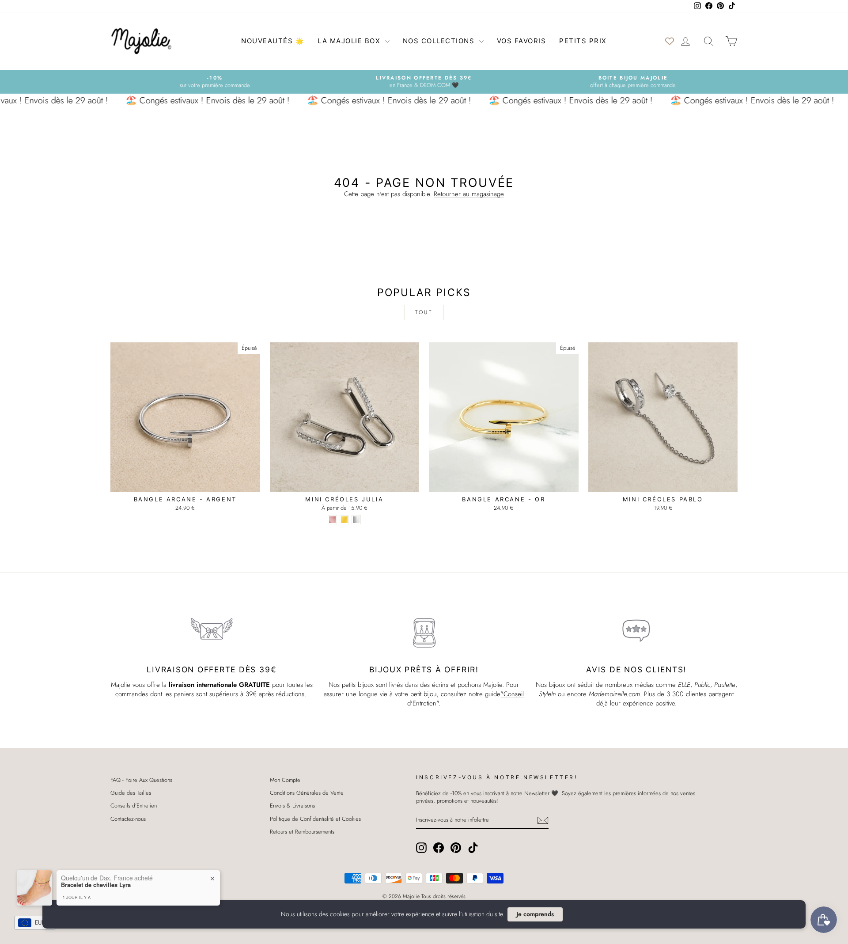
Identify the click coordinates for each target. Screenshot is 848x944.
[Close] (503, 404)
